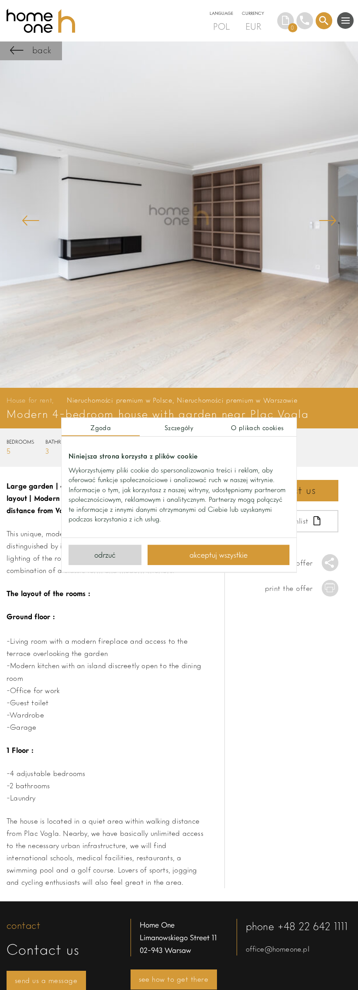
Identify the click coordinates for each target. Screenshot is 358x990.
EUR (253, 26)
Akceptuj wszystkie (218, 554)
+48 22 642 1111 (313, 926)
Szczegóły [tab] (179, 427)
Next (327, 220)
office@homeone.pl (278, 948)
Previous (30, 220)
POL (221, 26)
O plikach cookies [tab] (257, 427)
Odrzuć (105, 554)
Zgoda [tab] (100, 427)
